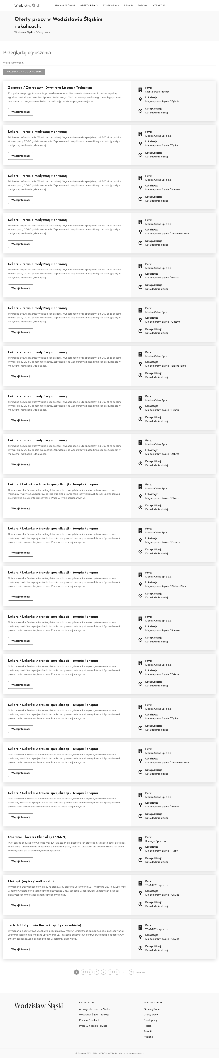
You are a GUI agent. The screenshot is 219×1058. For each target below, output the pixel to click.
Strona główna (65, 5)
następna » (140, 972)
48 (131, 972)
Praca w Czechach (89, 1020)
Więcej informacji (20, 111)
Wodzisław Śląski (23, 32)
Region (128, 5)
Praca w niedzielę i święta (93, 1025)
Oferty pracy (89, 5)
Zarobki (143, 5)
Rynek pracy (111, 5)
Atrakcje (159, 5)
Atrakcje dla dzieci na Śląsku (94, 1009)
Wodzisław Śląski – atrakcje (94, 1014)
